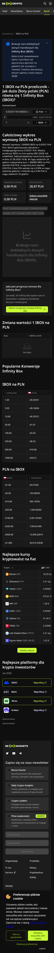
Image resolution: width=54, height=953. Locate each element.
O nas (8, 867)
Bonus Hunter (33, 11)
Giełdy (33, 877)
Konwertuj (7, 33)
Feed (4, 11)
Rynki (47, 11)
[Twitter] (7, 754)
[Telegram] (20, 754)
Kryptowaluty (36, 872)
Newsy (33, 867)
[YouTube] (14, 754)
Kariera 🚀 (10, 872)
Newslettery (17, 11)
